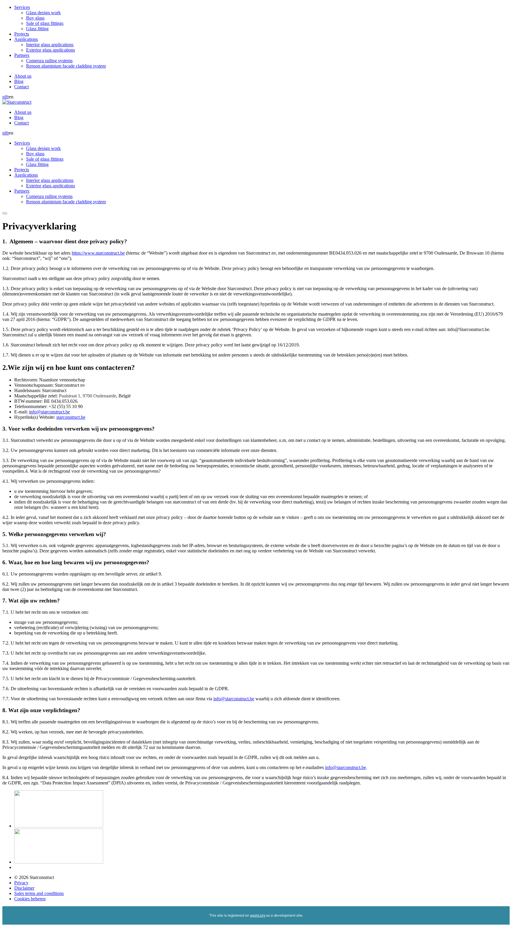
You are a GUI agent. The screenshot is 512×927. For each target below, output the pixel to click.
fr (7, 96)
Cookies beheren (30, 898)
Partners (21, 55)
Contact (21, 86)
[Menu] (4, 213)
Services (22, 7)
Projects (21, 33)
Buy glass (35, 17)
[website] (58, 825)
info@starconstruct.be (49, 411)
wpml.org (257, 915)
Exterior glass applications (50, 49)
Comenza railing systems (49, 60)
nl (4, 96)
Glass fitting (37, 28)
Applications (26, 39)
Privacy (21, 882)
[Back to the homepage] (16, 102)
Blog (18, 81)
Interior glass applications (49, 44)
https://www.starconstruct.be (98, 252)
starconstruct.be (70, 417)
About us (22, 76)
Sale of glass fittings (44, 23)
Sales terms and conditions (39, 893)
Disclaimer (24, 888)
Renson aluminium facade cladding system (66, 65)
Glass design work (43, 12)
